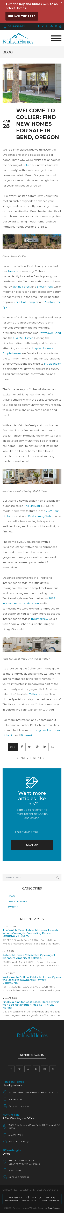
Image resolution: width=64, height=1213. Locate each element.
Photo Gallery (33, 1055)
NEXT (37, 758)
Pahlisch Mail (11, 1200)
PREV (24, 758)
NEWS (11, 896)
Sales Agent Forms (18, 1197)
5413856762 (16, 26)
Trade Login (36, 1197)
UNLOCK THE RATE (21, 16)
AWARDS (13, 907)
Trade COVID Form (49, 1200)
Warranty (50, 1197)
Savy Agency (54, 1208)
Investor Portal (29, 1200)
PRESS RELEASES (17, 901)
